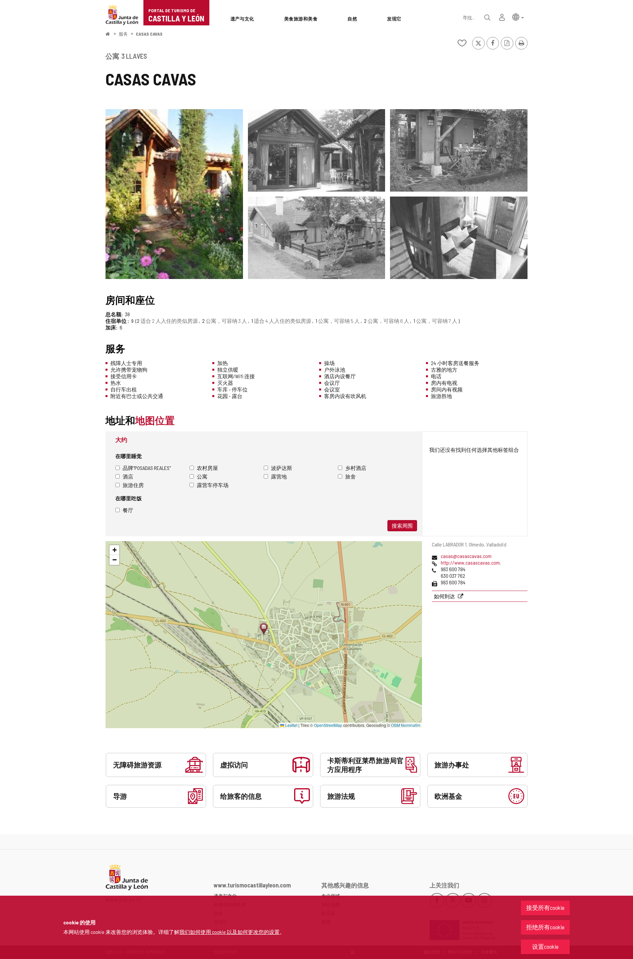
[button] (518, 17)
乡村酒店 (355, 468)
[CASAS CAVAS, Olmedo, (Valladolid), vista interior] (459, 238)
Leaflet (290, 725)
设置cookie (545, 946)
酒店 (128, 476)
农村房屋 (207, 468)
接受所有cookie (545, 907)
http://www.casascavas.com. (471, 562)
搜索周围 (402, 525)
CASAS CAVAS (149, 34)
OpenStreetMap (328, 725)
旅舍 (350, 476)
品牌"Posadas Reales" (147, 468)
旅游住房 (133, 485)
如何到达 (445, 596)
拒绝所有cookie (545, 927)
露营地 (279, 476)
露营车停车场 (212, 485)
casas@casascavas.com (466, 556)
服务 (123, 34)
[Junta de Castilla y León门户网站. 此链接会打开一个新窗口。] (122, 14)
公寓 (202, 476)
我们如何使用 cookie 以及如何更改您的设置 (229, 932)
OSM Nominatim (405, 725)
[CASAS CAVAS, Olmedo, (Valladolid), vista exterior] (174, 194)
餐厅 (128, 510)
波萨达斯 (281, 468)
